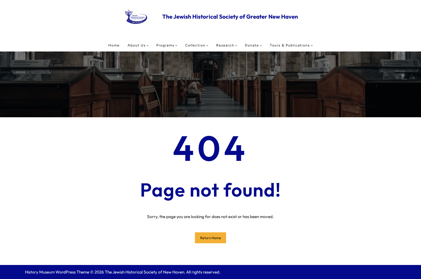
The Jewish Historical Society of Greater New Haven (230, 16)
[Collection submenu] (207, 45)
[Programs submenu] (176, 45)
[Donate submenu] (261, 45)
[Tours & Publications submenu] (312, 45)
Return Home (210, 238)
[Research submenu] (236, 45)
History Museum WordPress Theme (57, 272)
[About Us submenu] (147, 45)
